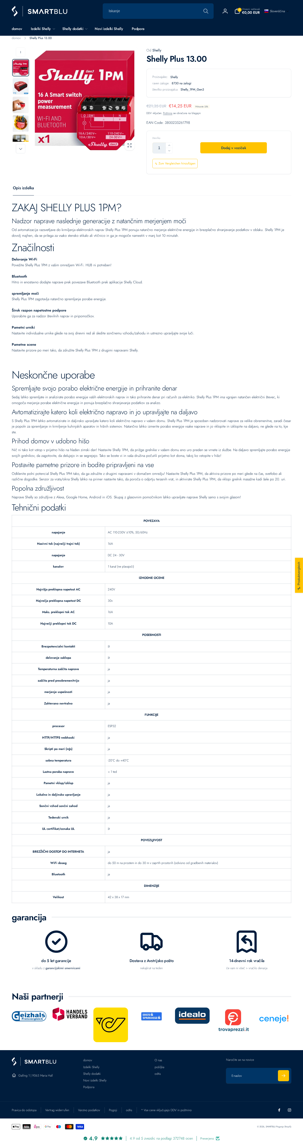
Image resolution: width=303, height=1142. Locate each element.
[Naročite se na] (283, 1075)
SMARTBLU (271, 1126)
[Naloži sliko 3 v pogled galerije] (21, 105)
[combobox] (158, 11)
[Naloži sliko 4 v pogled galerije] (21, 123)
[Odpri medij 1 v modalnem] (85, 100)
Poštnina (167, 113)
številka (156, 138)
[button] (247, 11)
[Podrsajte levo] (20, 52)
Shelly (153, 50)
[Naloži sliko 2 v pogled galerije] (21, 86)
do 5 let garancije (56, 960)
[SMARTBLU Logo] (34, 1064)
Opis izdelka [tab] (23, 188)
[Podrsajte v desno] (20, 148)
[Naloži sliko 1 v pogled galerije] (21, 67)
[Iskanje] (205, 11)
